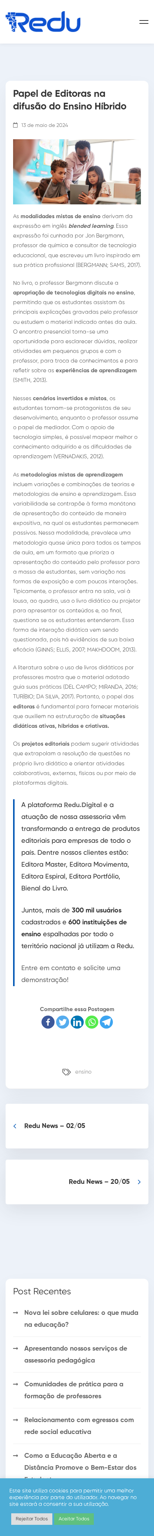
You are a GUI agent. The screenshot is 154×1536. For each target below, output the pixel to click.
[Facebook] (48, 1022)
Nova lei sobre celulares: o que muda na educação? (81, 1319)
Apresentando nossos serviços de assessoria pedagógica (75, 1354)
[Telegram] (106, 1022)
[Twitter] (62, 1022)
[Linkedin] (77, 1022)
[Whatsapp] (91, 1022)
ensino (83, 1072)
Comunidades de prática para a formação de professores (73, 1390)
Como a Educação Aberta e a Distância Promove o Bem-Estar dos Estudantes (80, 1468)
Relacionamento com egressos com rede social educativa (79, 1426)
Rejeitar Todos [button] (32, 1519)
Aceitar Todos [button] (74, 1519)
